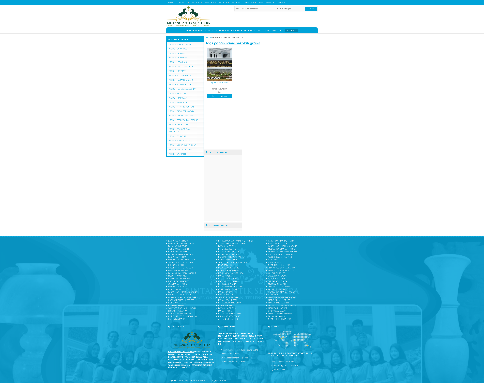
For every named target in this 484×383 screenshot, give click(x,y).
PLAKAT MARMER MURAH (229, 313)
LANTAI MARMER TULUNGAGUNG (182, 292)
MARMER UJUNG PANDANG (180, 295)
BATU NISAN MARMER (177, 319)
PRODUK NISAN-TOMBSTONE (181, 107)
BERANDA (172, 2)
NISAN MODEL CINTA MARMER (281, 319)
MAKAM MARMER (225, 311)
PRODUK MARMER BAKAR (180, 84)
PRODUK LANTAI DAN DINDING (182, 66)
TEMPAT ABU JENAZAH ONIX (180, 262)
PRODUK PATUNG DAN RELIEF (182, 116)
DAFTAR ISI (281, 2)
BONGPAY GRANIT (176, 265)
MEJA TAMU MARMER (177, 276)
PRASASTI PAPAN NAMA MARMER (282, 251)
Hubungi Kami (220, 96)
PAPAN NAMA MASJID (177, 246)
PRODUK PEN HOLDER (178, 124)
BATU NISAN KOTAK (227, 249)
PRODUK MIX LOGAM (178, 98)
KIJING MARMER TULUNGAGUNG (182, 316)
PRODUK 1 (196, 2)
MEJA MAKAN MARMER (178, 270)
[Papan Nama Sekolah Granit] (219, 64)
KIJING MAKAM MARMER (179, 249)
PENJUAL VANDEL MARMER (280, 313)
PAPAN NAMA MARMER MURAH (281, 241)
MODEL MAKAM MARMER (279, 300)
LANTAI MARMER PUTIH (178, 257)
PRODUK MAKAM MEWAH (180, 75)
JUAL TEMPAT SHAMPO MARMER (232, 262)
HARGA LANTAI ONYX (227, 284)
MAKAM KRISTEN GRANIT (229, 316)
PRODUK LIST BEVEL (178, 71)
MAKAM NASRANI (225, 276)
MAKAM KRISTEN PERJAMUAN (181, 243)
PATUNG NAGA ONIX (227, 246)
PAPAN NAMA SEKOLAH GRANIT (182, 273)
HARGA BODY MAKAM (228, 281)
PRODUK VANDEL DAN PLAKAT (182, 145)
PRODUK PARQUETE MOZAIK (181, 111)
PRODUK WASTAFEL (177, 154)
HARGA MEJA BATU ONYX (229, 303)
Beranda (208, 37)
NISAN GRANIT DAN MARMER (280, 265)
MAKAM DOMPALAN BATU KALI (281, 270)
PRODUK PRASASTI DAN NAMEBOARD (179, 130)
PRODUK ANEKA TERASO (180, 44)
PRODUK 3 (223, 2)
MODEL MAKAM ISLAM (228, 289)
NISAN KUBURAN (275, 295)
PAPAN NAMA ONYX (276, 316)
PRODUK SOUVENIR (177, 136)
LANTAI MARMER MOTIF (228, 251)
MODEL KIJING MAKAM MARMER (182, 297)
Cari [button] (312, 9)
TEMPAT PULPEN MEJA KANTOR (282, 268)
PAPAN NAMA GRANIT (227, 260)
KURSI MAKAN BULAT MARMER (231, 257)
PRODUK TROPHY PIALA (179, 140)
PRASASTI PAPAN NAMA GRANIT (182, 260)
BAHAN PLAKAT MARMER (179, 278)
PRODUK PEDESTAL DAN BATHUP (183, 120)
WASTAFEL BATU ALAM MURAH (182, 308)
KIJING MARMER (225, 305)
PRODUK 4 (236, 2)
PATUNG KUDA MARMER (278, 289)
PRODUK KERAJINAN (178, 62)
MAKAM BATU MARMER (278, 303)
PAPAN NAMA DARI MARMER (180, 254)
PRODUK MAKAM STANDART (181, 80)
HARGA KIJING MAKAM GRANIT (281, 292)
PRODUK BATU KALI (177, 53)
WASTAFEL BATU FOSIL (278, 243)
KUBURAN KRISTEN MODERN (180, 268)
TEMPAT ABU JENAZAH (278, 281)
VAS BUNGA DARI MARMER (280, 257)
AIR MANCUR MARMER (228, 319)
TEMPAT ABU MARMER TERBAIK (232, 243)
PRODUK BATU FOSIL (178, 49)
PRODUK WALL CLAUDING (180, 149)
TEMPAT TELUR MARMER (279, 286)
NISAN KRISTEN (274, 262)
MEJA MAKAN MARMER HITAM (231, 273)
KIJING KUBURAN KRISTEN (179, 313)
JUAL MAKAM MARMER (178, 284)
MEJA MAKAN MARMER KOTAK (281, 297)
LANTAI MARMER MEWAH (179, 241)
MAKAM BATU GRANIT (228, 295)
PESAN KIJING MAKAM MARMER (282, 305)
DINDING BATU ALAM (277, 311)
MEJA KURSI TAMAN (277, 284)
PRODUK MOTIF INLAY (178, 102)
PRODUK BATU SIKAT (178, 58)
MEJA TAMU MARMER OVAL (230, 286)
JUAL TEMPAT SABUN (277, 276)
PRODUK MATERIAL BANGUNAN (182, 89)
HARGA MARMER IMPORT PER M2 (182, 300)
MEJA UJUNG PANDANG (228, 268)
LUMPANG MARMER (276, 273)
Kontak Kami (291, 30)
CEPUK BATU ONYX (276, 278)
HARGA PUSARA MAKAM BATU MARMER (235, 241)
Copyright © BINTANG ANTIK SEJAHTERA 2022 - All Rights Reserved (197, 380)
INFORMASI (182, 2)
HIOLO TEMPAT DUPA (227, 278)
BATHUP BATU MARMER (178, 281)
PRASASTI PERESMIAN (177, 286)
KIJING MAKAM (174, 289)
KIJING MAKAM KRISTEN (228, 270)
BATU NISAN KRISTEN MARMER (281, 254)
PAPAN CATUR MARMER (228, 254)
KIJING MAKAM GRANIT (178, 303)
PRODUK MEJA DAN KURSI (180, 93)
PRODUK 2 (209, 2)
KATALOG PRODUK (266, 2)
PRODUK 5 (249, 2)
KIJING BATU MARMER (178, 251)
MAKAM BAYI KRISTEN (227, 300)
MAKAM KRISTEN (225, 292)
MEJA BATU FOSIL (226, 265)
